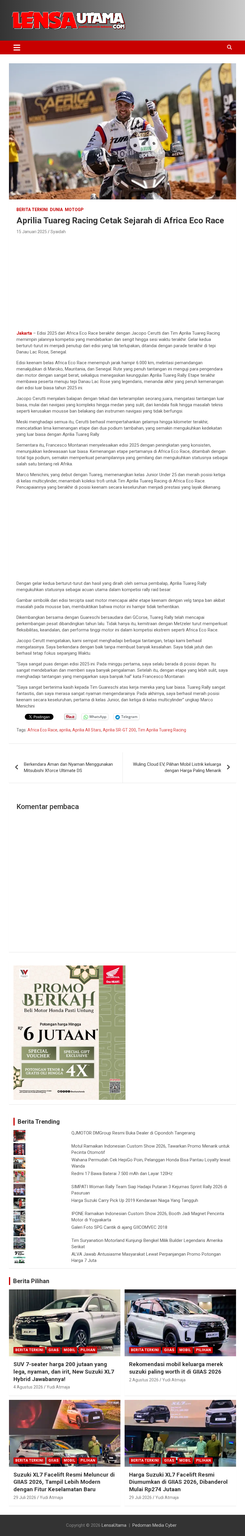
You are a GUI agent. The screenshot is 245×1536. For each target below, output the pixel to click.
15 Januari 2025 (31, 231)
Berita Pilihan (31, 1281)
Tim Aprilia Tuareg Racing (162, 730)
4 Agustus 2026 (28, 1387)
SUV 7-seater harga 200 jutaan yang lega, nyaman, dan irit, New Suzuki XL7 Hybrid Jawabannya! (63, 1371)
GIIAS (53, 1350)
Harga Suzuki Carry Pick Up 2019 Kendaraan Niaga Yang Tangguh (134, 1200)
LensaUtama (114, 1525)
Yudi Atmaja (58, 1387)
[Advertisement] (122, 280)
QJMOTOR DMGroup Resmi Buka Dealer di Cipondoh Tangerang (133, 1133)
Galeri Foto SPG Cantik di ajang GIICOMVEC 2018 (119, 1227)
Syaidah (58, 231)
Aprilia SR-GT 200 (119, 730)
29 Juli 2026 (24, 1497)
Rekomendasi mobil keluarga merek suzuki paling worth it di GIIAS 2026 (176, 1368)
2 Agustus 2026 (144, 1379)
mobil (69, 1350)
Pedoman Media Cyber (154, 1525)
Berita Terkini (32, 209)
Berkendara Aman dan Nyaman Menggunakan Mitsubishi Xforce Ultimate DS (68, 767)
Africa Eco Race (42, 730)
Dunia (56, 209)
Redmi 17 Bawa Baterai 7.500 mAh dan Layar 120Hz (122, 1173)
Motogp (74, 209)
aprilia (65, 730)
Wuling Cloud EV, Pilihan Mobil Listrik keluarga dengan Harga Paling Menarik (177, 767)
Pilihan (87, 1350)
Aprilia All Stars (86, 730)
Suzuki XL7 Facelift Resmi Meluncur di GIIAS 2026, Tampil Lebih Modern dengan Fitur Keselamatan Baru (64, 1482)
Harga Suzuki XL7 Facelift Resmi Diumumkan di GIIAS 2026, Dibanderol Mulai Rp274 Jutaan (178, 1482)
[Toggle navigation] (17, 47)
